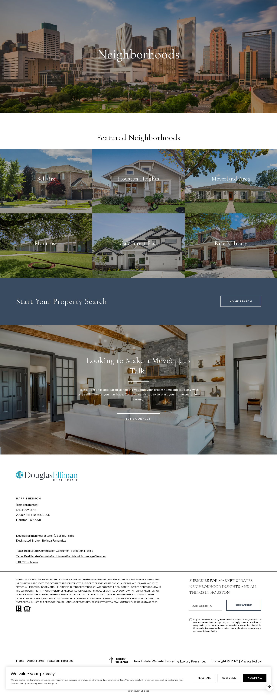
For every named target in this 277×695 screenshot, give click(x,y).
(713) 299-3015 (26, 509)
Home (20, 660)
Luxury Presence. (193, 661)
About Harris (35, 660)
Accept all (255, 677)
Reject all (204, 677)
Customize (229, 677)
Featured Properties (60, 660)
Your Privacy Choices (138, 690)
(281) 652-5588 (64, 535)
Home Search (241, 301)
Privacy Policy (210, 631)
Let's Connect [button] (138, 418)
